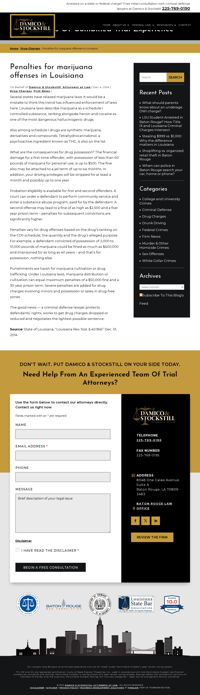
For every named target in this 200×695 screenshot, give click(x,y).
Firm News (42, 91)
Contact (185, 25)
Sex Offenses (153, 254)
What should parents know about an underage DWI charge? (160, 107)
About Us (119, 25)
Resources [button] (165, 25)
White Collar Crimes (159, 261)
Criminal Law (141, 25)
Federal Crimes (155, 230)
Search (175, 77)
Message (24, 489)
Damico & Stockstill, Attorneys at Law (60, 87)
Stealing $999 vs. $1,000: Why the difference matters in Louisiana (160, 140)
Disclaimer (23, 541)
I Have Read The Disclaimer (50, 550)
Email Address (31, 446)
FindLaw (133, 688)
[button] (196, 667)
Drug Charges (21, 91)
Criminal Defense (157, 210)
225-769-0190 (176, 8)
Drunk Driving (154, 223)
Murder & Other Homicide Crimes (154, 245)
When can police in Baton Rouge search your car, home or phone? (161, 170)
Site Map (52, 688)
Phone (22, 468)
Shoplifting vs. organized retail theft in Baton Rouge (161, 155)
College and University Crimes (159, 201)
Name (20, 425)
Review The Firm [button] (152, 537)
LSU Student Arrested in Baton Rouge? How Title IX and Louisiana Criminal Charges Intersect (161, 123)
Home (107, 25)
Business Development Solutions (102, 688)
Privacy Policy (69, 688)
